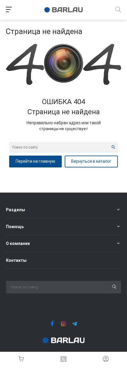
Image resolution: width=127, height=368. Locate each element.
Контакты (16, 260)
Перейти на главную (35, 161)
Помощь (15, 226)
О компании (18, 243)
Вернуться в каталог (91, 161)
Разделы (15, 209)
